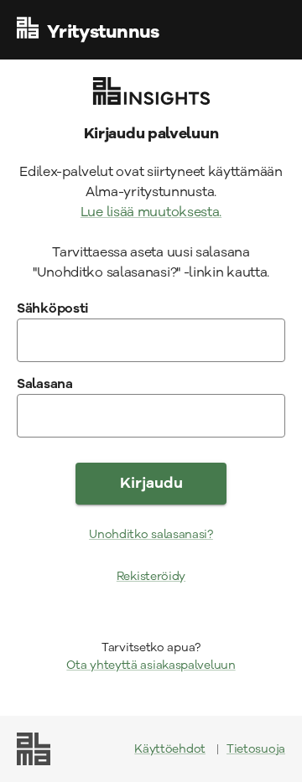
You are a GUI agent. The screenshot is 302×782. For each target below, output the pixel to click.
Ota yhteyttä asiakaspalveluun (150, 665)
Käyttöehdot (170, 749)
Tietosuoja (255, 749)
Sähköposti (53, 308)
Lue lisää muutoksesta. (151, 212)
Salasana (45, 384)
